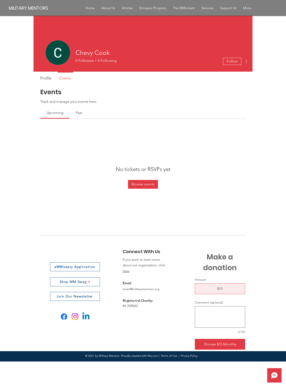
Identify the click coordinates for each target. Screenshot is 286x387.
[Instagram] (75, 316)
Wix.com (152, 355)
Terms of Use (169, 355)
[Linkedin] (86, 316)
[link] (54, 113)
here (126, 271)
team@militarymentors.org (141, 289)
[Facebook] (64, 316)
